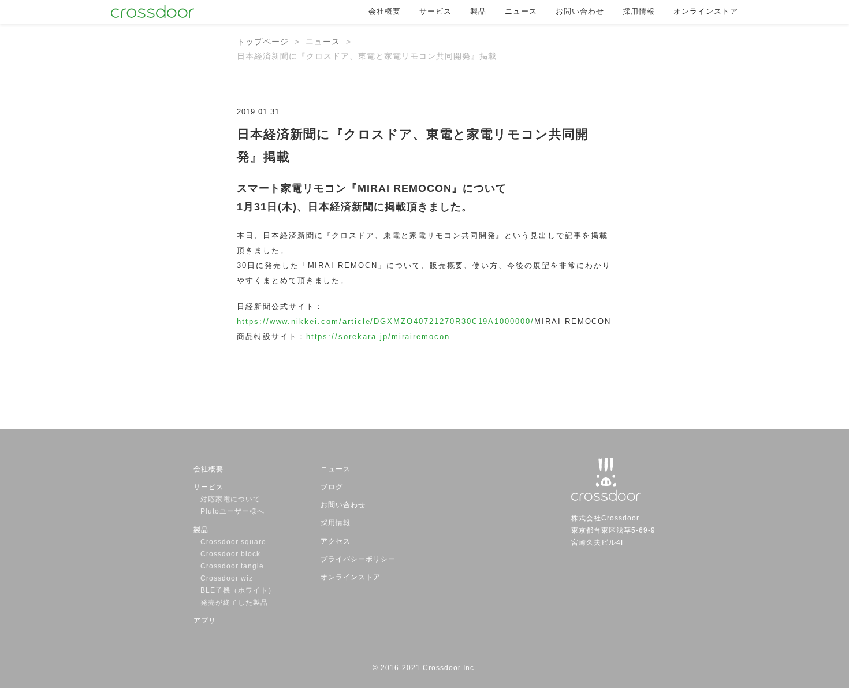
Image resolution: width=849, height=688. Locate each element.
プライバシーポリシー (358, 559)
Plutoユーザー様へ (232, 511)
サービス (435, 11)
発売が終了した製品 (234, 602)
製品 (478, 11)
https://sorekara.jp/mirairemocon (378, 336)
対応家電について (230, 499)
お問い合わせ (580, 11)
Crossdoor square (233, 542)
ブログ (332, 487)
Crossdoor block (230, 554)
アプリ (204, 620)
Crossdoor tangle (235, 566)
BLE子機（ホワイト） (237, 590)
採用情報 (639, 11)
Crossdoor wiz (226, 578)
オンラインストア (705, 11)
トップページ (263, 41)
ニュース (521, 11)
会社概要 (384, 11)
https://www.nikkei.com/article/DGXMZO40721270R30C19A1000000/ (385, 321)
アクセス (336, 541)
